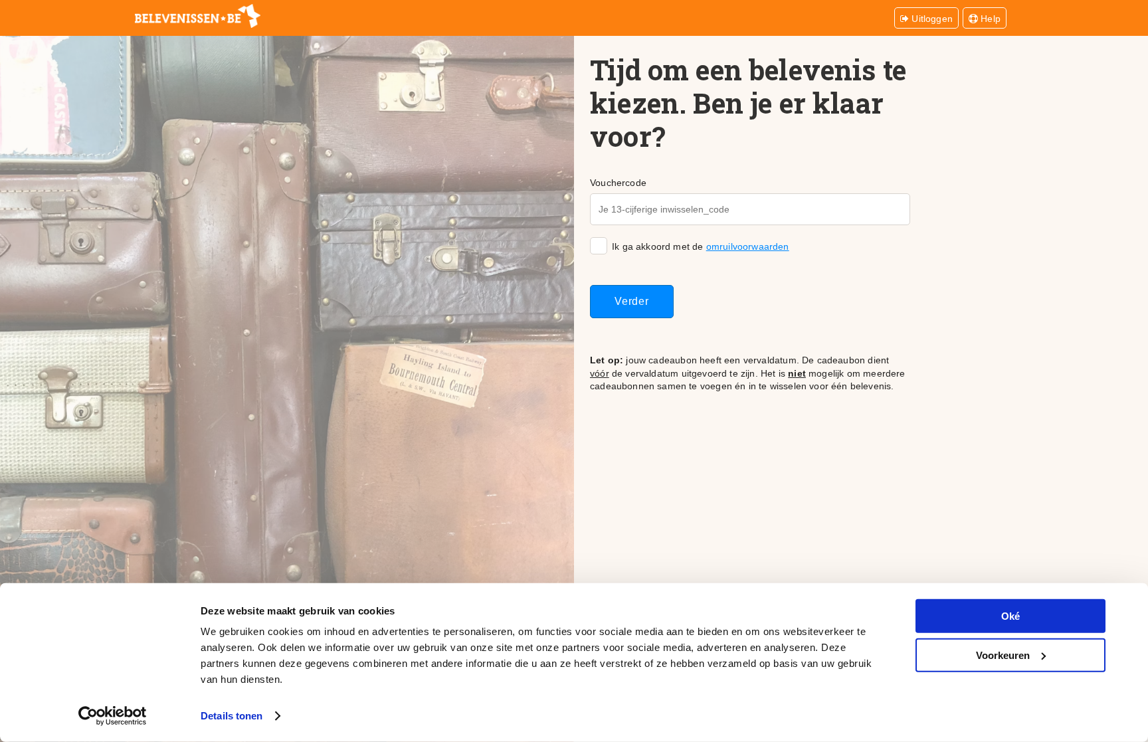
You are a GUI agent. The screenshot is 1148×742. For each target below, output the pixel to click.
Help (989, 18)
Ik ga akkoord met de (700, 246)
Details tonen (231, 715)
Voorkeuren (1003, 654)
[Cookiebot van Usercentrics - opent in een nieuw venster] (112, 716)
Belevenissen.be (197, 16)
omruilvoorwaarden (747, 246)
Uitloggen (931, 18)
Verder (632, 301)
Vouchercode (618, 182)
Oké (1010, 616)
